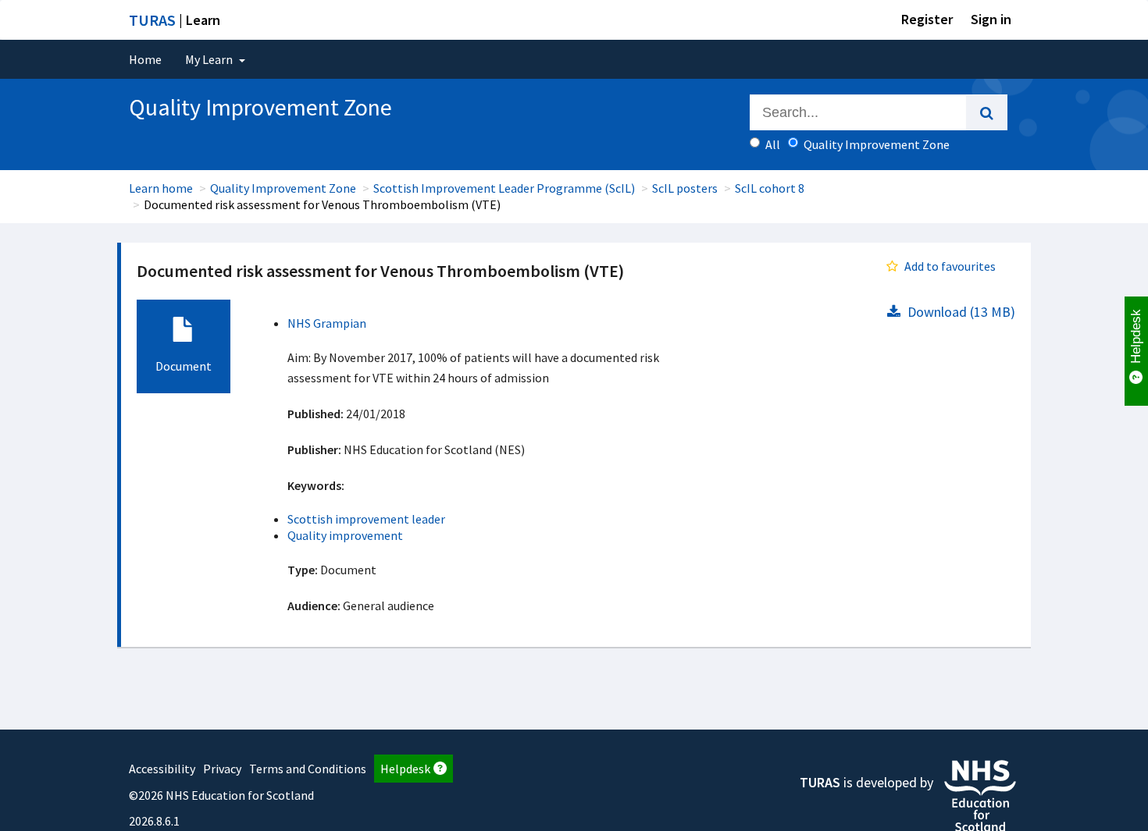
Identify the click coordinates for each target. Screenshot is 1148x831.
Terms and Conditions (307, 768)
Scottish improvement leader (366, 519)
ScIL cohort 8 (769, 188)
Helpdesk (405, 768)
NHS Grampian (326, 323)
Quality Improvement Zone (283, 188)
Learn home (161, 188)
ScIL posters (685, 188)
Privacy (222, 768)
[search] (986, 112)
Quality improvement (345, 535)
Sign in (991, 19)
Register (927, 19)
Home (145, 59)
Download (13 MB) (959, 312)
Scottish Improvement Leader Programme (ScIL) (504, 188)
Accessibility (162, 768)
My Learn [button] (210, 59)
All (772, 144)
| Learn (174, 20)
